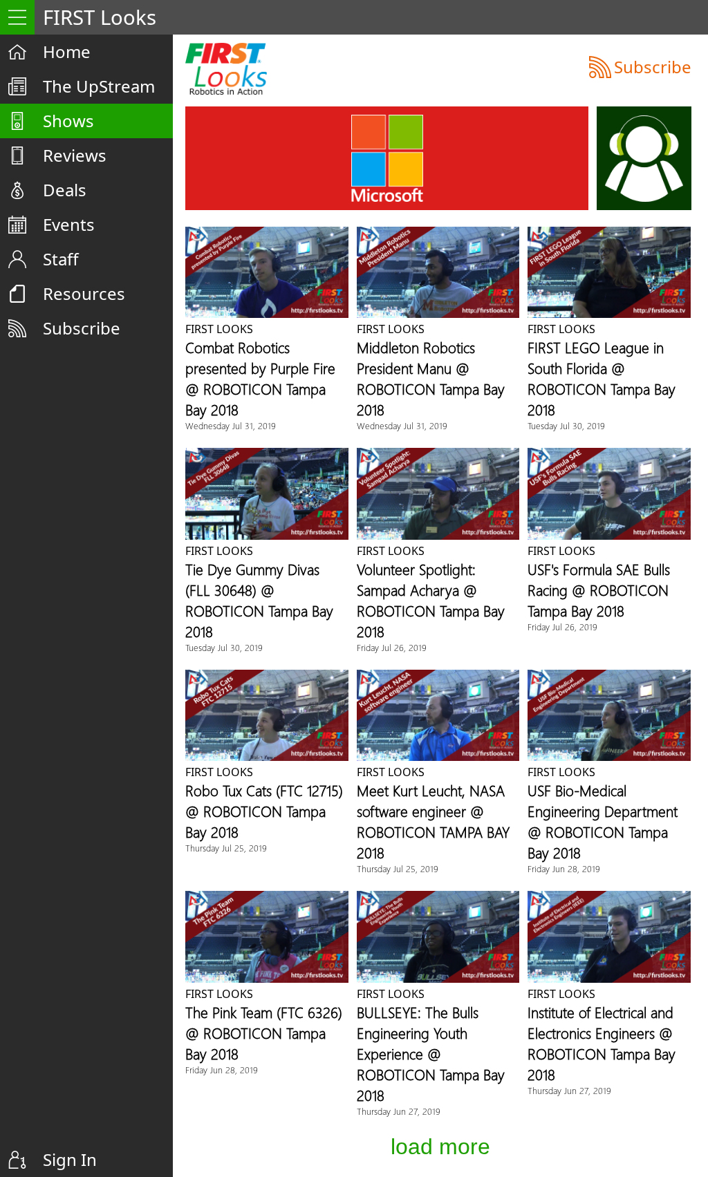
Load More (440, 1146)
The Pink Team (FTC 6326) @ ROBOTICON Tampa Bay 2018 (263, 1032)
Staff (61, 258)
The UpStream (99, 86)
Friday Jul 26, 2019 (392, 647)
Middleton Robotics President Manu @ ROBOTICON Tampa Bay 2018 (431, 378)
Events (69, 224)
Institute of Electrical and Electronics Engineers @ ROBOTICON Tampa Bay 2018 (602, 1042)
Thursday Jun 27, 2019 (398, 1111)
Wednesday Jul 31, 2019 (230, 425)
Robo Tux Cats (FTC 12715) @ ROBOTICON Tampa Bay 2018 (264, 811)
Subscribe (81, 328)
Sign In (70, 1159)
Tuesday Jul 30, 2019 (566, 425)
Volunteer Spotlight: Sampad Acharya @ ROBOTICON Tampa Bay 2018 (431, 599)
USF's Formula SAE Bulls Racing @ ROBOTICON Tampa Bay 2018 (599, 589)
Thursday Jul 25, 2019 (226, 848)
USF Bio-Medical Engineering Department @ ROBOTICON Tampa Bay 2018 (603, 821)
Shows (68, 120)
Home (67, 51)
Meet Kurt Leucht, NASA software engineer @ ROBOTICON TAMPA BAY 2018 (433, 821)
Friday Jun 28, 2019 (564, 868)
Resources (84, 293)
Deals (64, 189)
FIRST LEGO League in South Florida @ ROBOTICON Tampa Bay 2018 (602, 378)
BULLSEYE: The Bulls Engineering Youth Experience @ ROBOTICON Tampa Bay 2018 (431, 1053)
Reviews (74, 155)
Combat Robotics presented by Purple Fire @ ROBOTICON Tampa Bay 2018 (260, 378)
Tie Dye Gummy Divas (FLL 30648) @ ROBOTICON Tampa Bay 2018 (259, 599)
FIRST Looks (219, 329)
